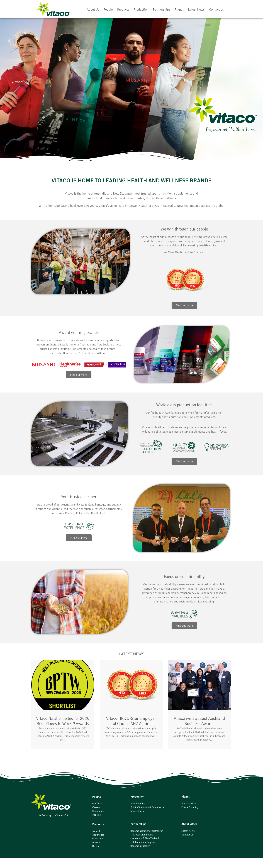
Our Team (97, 803)
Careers (96, 807)
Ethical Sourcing (189, 807)
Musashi (96, 831)
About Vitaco (189, 824)
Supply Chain (137, 811)
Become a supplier (140, 845)
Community (98, 811)
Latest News (196, 9)
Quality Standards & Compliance (147, 807)
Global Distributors (143, 834)
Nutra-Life (97, 838)
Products (123, 9)
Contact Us (216, 9)
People (108, 9)
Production (141, 9)
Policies (96, 814)
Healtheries (98, 834)
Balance (96, 846)
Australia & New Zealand (146, 838)
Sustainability (188, 803)
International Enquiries (144, 842)
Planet (179, 9)
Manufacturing (137, 803)
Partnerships (161, 9)
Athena (96, 842)
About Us (93, 9)
